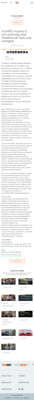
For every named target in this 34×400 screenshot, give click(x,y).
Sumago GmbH (7, 287)
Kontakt (22, 389)
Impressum (26, 397)
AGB (21, 397)
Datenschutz (8, 397)
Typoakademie (24, 320)
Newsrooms (6, 389)
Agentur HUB (23, 382)
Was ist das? (6, 376)
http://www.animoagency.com (11, 254)
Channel (22, 376)
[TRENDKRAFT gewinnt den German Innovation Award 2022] (23, 365)
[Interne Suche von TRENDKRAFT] (11, 3)
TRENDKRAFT (20, 395)
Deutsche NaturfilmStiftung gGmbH (7, 322)
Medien (7, 56)
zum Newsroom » (17, 261)
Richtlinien (16, 397)
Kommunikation (9, 59)
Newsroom (17, 22)
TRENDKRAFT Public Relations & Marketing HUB (17, 2)
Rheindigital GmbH (8, 338)
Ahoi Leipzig (23, 338)
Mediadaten (6, 382)
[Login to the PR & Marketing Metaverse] (32, 3)
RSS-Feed (19, 389)
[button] (8, 52)
